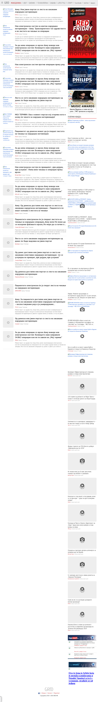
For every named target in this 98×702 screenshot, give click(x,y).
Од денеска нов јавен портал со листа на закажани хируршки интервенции (38, 319)
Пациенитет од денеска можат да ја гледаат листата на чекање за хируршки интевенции (39, 132)
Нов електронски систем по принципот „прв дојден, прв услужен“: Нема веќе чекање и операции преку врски (39, 169)
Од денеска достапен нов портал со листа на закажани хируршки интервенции (40, 272)
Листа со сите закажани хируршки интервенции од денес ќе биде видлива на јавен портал (39, 99)
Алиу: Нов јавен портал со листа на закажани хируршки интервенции (36, 10)
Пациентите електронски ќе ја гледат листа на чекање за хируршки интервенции (40, 286)
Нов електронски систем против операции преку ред (40, 64)
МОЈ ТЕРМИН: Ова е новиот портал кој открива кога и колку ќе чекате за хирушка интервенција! (40, 115)
